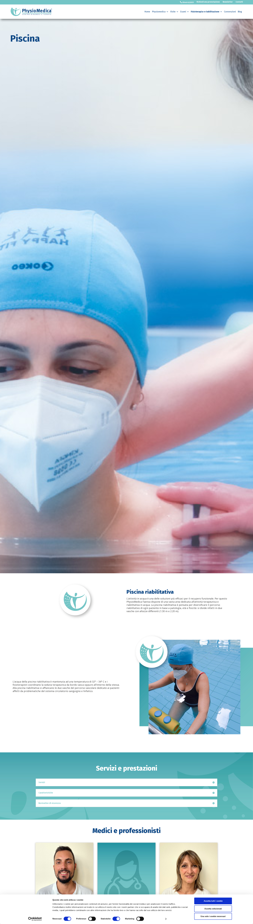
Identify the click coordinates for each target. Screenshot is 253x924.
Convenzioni (230, 11)
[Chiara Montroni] (126, 871)
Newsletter (228, 2)
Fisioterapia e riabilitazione (205, 11)
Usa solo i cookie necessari (213, 916)
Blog (240, 11)
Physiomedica (159, 11)
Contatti (239, 2)
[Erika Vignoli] (189, 871)
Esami (183, 11)
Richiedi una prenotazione (208, 2)
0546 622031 (187, 2)
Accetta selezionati (213, 909)
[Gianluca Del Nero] (64, 871)
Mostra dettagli (156, 919)
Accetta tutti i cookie (213, 901)
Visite (173, 11)
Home (147, 11)
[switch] (92, 919)
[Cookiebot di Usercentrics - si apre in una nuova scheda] (35, 919)
